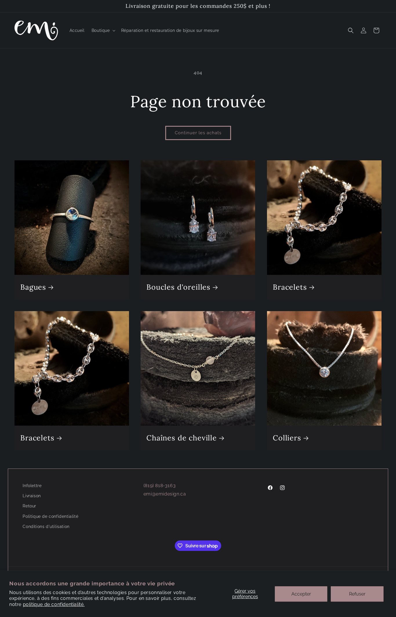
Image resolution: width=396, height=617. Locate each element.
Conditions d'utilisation (46, 526)
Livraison (32, 495)
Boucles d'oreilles (178, 287)
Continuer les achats (198, 132)
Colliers (287, 437)
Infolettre (32, 485)
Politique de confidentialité (50, 516)
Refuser (357, 594)
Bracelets (290, 287)
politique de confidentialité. (54, 604)
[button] (103, 30)
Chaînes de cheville (181, 437)
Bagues (33, 287)
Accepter (301, 594)
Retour (29, 506)
